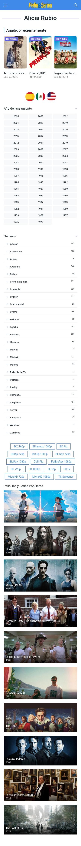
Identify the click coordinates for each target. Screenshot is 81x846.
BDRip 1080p (40, 454)
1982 (16, 208)
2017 (40, 129)
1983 (65, 202)
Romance (15, 394)
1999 (40, 169)
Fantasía (14, 334)
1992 (65, 182)
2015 (16, 136)
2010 (65, 142)
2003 (16, 162)
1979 (16, 215)
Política (14, 379)
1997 (16, 175)
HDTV (67, 469)
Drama (13, 311)
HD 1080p (34, 469)
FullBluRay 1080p (61, 461)
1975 (40, 222)
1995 (65, 175)
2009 (16, 149)
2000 (16, 169)
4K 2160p (19, 446)
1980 (65, 208)
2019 (65, 122)
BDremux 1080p (42, 446)
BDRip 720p (17, 454)
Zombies (15, 432)
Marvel (14, 349)
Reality (13, 387)
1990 (40, 188)
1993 (40, 182)
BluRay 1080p (18, 461)
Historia (14, 342)
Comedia (15, 289)
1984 (40, 202)
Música (14, 364)
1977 (65, 215)
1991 (16, 188)
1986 (65, 195)
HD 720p (16, 469)
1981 (40, 208)
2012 (16, 142)
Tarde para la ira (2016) (18, 73)
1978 (40, 215)
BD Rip (63, 446)
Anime (13, 259)
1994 (16, 182)
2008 (40, 149)
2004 (65, 155)
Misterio (14, 357)
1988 (16, 195)
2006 (16, 155)
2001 (65, 162)
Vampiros (15, 417)
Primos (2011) (38, 73)
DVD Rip (38, 461)
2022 (65, 116)
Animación (16, 251)
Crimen (14, 296)
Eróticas (14, 319)
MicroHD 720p (16, 476)
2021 (16, 122)
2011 (40, 142)
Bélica (13, 274)
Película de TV (18, 372)
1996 (40, 175)
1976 (16, 222)
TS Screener (65, 476)
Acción (14, 244)
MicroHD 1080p (41, 476)
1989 (65, 188)
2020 (40, 122)
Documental (17, 304)
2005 (40, 155)
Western (14, 425)
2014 (40, 136)
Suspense (15, 402)
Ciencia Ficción (18, 281)
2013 (65, 136)
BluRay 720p (63, 454)
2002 (40, 162)
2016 (65, 129)
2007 (65, 149)
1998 (65, 169)
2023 (40, 116)
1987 (40, 195)
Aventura (15, 266)
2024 (16, 116)
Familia (14, 327)
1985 (16, 202)
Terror (13, 410)
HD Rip (52, 469)
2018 (16, 129)
